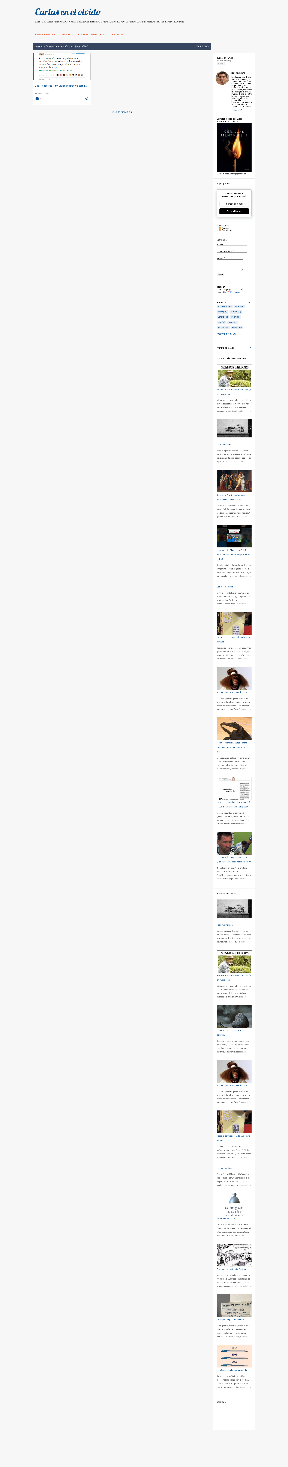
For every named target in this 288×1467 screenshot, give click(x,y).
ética (235, 317)
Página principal (45, 34)
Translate (237, 292)
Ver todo (202, 47)
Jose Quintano (238, 72)
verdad (222, 317)
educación (224, 307)
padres (236, 327)
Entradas (225, 228)
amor (222, 312)
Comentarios (226, 230)
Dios (239, 307)
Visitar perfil (237, 110)
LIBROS (66, 34)
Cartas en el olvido (68, 12)
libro (232, 322)
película (223, 327)
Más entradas (122, 112)
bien (221, 322)
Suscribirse (234, 211)
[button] (86, 99)
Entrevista (119, 34)
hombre (235, 312)
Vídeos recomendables (91, 34)
